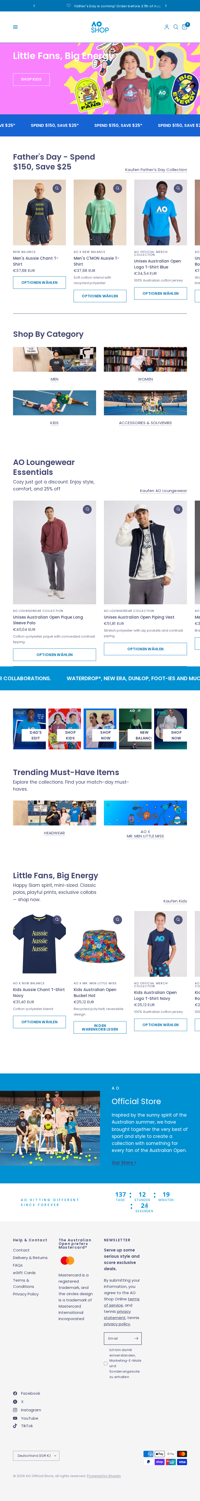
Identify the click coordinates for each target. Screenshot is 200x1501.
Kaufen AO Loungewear (163, 490)
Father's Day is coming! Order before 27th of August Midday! (77, 6)
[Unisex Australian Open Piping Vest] (145, 552)
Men (55, 379)
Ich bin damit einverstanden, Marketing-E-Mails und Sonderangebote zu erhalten (125, 1363)
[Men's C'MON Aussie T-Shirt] (100, 212)
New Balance (24, 252)
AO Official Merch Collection (151, 253)
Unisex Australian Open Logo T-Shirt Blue (157, 264)
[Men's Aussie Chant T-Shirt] (39, 212)
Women (145, 379)
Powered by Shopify (104, 1475)
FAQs (18, 1265)
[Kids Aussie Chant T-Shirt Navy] (39, 944)
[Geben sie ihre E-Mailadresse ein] (136, 1338)
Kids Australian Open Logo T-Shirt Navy (155, 995)
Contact (21, 1250)
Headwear (54, 833)
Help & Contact (30, 1240)
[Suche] (176, 27)
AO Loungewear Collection (38, 610)
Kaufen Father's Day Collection (156, 169)
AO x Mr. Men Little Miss (145, 833)
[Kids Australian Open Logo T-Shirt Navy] (160, 944)
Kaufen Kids (175, 901)
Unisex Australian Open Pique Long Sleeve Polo (48, 620)
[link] (105, 735)
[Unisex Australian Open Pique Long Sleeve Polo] (54, 552)
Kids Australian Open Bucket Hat (95, 992)
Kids (54, 423)
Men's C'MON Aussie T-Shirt (96, 261)
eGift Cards (24, 1272)
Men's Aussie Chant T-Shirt (35, 261)
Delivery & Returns (30, 1257)
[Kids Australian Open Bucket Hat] (100, 944)
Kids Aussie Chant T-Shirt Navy (39, 992)
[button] (37, 113)
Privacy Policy (26, 1294)
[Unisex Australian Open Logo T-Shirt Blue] (160, 212)
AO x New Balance (90, 252)
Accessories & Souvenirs (145, 423)
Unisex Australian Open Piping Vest (139, 617)
